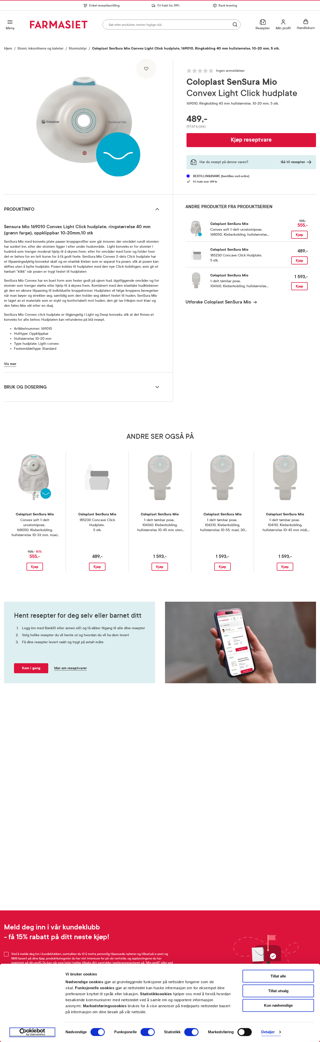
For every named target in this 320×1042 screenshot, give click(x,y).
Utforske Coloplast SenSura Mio (218, 302)
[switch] (147, 1032)
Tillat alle (278, 976)
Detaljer (268, 1032)
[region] (88, 125)
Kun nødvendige (278, 1005)
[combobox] (171, 25)
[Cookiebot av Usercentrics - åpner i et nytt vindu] (32, 1032)
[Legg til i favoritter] (146, 69)
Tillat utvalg (278, 991)
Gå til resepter (293, 162)
